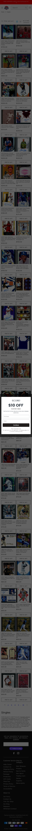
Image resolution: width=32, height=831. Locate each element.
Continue (16, 425)
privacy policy (24, 430)
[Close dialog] (29, 398)
